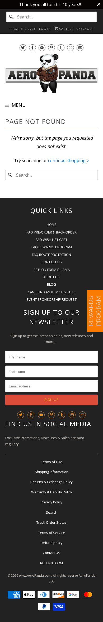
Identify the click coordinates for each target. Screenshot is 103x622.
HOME (52, 224)
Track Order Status (51, 522)
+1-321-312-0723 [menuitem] (22, 29)
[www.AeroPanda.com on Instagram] (70, 48)
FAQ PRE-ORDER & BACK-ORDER (52, 232)
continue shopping (67, 160)
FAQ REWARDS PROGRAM (51, 247)
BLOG (51, 284)
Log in (45, 29)
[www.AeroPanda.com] (51, 74)
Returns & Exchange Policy (51, 481)
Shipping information (51, 471)
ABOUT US (51, 277)
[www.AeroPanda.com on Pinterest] (51, 48)
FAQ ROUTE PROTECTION (51, 254)
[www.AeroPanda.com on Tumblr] (61, 48)
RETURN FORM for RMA (52, 269)
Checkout (85, 29)
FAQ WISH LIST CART (51, 239)
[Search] (11, 17)
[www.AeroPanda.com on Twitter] (23, 48)
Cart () (65, 29)
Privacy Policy (51, 502)
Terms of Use (51, 461)
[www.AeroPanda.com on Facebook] (32, 48)
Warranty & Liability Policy (51, 492)
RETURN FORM (51, 563)
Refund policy (52, 542)
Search (51, 512)
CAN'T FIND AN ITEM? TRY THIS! (51, 292)
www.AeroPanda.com (35, 575)
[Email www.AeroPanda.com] (80, 48)
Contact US (51, 552)
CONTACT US (51, 262)
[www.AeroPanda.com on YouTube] (42, 48)
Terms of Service (51, 532)
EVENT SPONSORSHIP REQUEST (52, 299)
